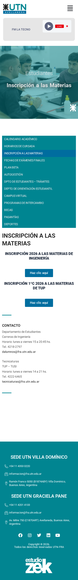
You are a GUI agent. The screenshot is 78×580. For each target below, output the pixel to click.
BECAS (8, 210)
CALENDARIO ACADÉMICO (20, 139)
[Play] (49, 26)
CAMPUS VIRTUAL (15, 196)
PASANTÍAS (11, 217)
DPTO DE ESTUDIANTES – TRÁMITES (26, 182)
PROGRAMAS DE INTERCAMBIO (24, 203)
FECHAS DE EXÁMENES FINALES (24, 160)
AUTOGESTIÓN (13, 174)
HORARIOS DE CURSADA (19, 146)
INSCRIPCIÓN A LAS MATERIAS (23, 153)
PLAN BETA (11, 167)
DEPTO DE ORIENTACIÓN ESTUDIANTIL (28, 189)
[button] (70, 8)
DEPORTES (11, 224)
